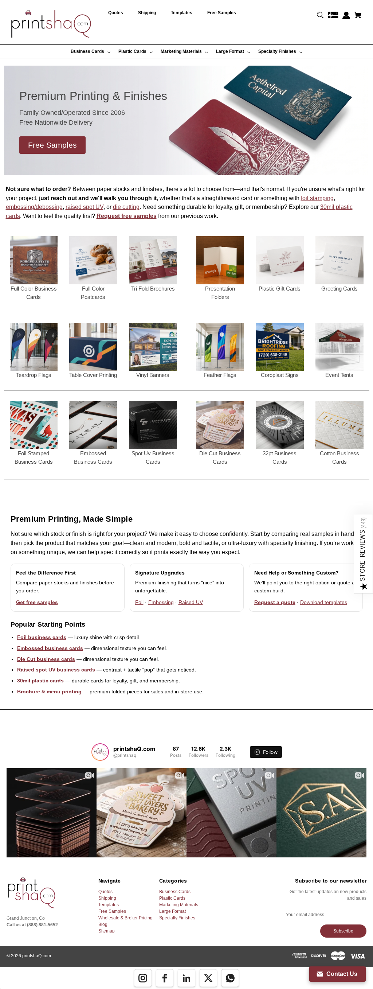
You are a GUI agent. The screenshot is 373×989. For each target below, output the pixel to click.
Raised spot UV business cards (56, 670)
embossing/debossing (34, 207)
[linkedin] (186, 978)
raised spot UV (84, 207)
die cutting (126, 207)
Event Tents (339, 375)
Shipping (107, 898)
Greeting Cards (339, 288)
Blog (102, 924)
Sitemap (106, 931)
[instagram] (143, 978)
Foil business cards (41, 637)
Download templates (323, 602)
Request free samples (127, 216)
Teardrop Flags (33, 375)
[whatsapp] (230, 978)
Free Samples (112, 911)
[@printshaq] (100, 752)
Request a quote (274, 602)
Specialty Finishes (177, 917)
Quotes (105, 891)
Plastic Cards (172, 898)
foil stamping (317, 198)
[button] (363, 553)
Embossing (161, 602)
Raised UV (190, 602)
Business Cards (175, 891)
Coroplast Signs (280, 375)
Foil (139, 602)
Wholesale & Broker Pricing (125, 917)
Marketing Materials (178, 904)
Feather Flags (220, 375)
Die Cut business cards (46, 659)
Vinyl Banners (152, 375)
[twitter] (208, 978)
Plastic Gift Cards (280, 288)
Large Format (172, 911)
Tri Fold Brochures (153, 288)
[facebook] (164, 978)
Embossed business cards (50, 648)
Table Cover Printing (93, 375)
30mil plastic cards (40, 681)
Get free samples (37, 602)
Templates (108, 904)
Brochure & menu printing (49, 691)
